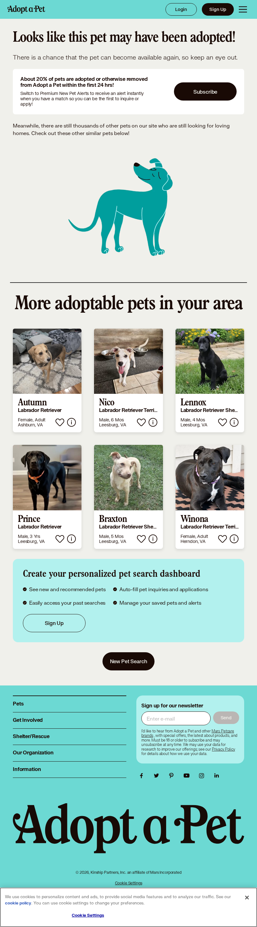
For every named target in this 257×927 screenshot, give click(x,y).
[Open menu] (243, 9)
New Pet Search (128, 661)
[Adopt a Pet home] (26, 9)
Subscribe (205, 92)
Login (181, 9)
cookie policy (18, 903)
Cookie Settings (128, 883)
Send (226, 717)
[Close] (247, 897)
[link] (47, 381)
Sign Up (217, 9)
